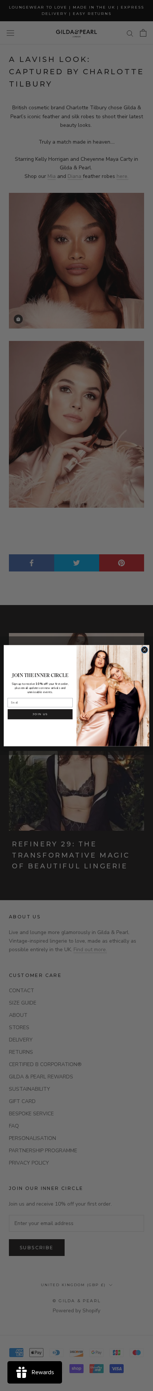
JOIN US (40, 714)
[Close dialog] (144, 649)
